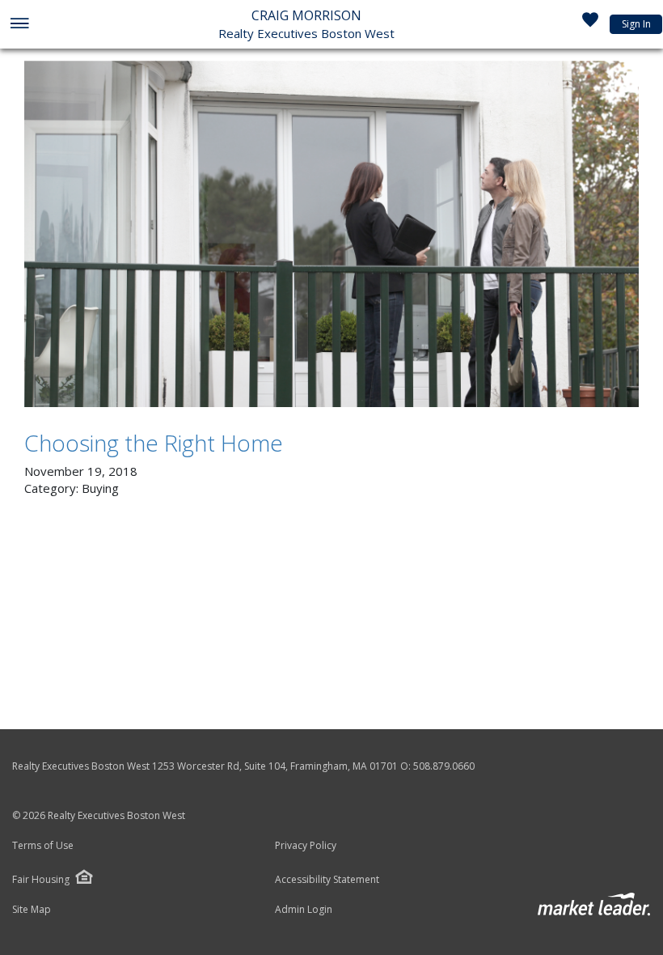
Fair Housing (41, 879)
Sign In (636, 24)
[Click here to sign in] (590, 24)
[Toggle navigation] (19, 24)
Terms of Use (43, 845)
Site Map (31, 909)
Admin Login (303, 909)
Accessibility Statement (327, 879)
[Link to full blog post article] (331, 234)
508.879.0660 (444, 766)
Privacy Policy (305, 845)
